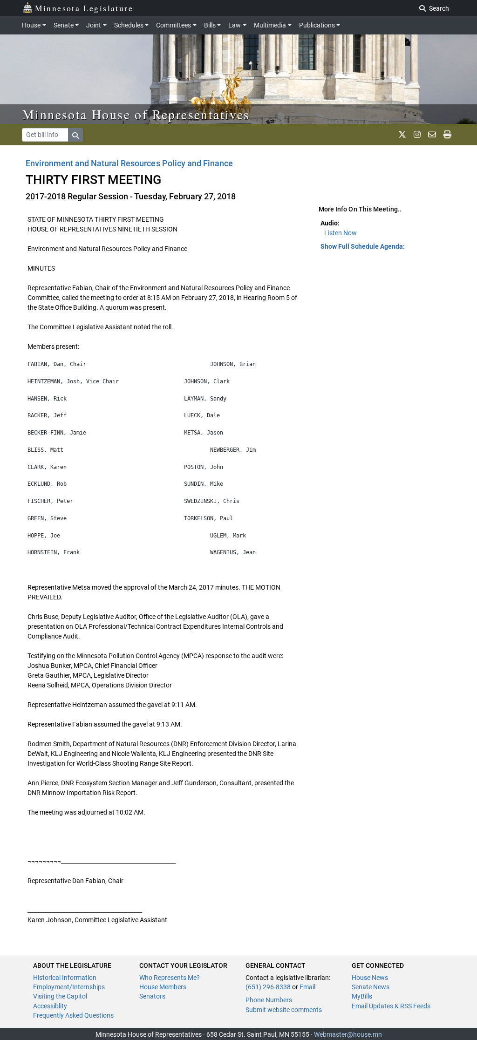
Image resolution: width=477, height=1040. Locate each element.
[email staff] (432, 135)
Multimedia (270, 25)
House (31, 25)
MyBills (362, 996)
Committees (173, 25)
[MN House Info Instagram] (417, 135)
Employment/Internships (69, 987)
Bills (210, 25)
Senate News (370, 987)
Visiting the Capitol (60, 996)
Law (234, 25)
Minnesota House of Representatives (136, 114)
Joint (93, 25)
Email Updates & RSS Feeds (391, 1006)
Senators (152, 996)
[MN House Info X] (402, 135)
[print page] (447, 135)
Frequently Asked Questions (73, 1015)
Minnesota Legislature (84, 8)
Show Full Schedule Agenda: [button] (362, 246)
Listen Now (340, 233)
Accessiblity (50, 1006)
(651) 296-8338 (268, 987)
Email (307, 987)
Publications (317, 25)
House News (370, 977)
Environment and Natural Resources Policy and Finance (129, 163)
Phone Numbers (268, 1000)
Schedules (128, 25)
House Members (162, 987)
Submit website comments (283, 1009)
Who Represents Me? (169, 977)
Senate (64, 25)
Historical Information (64, 977)
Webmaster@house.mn (348, 1034)
